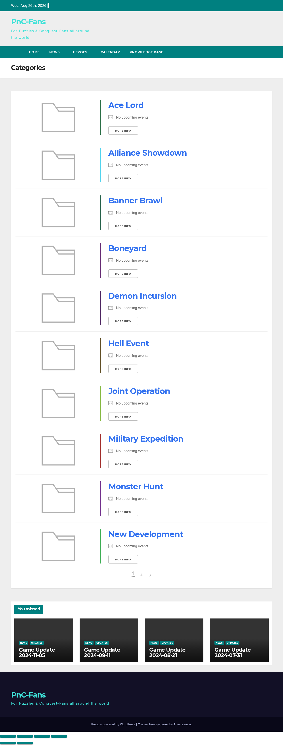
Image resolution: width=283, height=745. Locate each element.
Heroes (80, 52)
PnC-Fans (28, 21)
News (55, 52)
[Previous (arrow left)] (8, 743)
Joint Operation (139, 391)
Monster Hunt (135, 486)
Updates (36, 642)
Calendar (110, 52)
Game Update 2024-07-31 (232, 652)
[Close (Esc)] (59, 736)
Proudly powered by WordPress (113, 724)
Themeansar (182, 724)
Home (34, 52)
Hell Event (128, 343)
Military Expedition (145, 439)
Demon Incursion (142, 296)
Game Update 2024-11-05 (37, 652)
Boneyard (127, 248)
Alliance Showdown (147, 153)
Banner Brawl (135, 200)
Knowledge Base (147, 52)
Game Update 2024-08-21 (167, 652)
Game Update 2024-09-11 (102, 652)
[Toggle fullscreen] (25, 736)
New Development (145, 534)
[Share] (42, 736)
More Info (123, 130)
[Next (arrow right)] (25, 743)
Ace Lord (126, 105)
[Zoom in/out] (8, 736)
